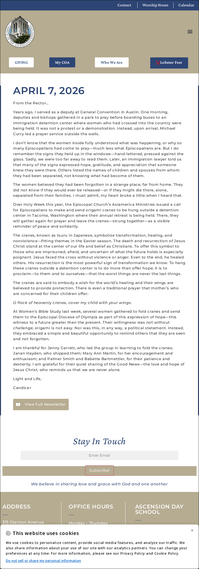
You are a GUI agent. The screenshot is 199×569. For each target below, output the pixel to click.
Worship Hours (155, 5)
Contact (124, 5)
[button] (190, 31)
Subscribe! (99, 470)
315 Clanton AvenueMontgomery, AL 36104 (26, 524)
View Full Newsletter (45, 404)
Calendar (186, 5)
